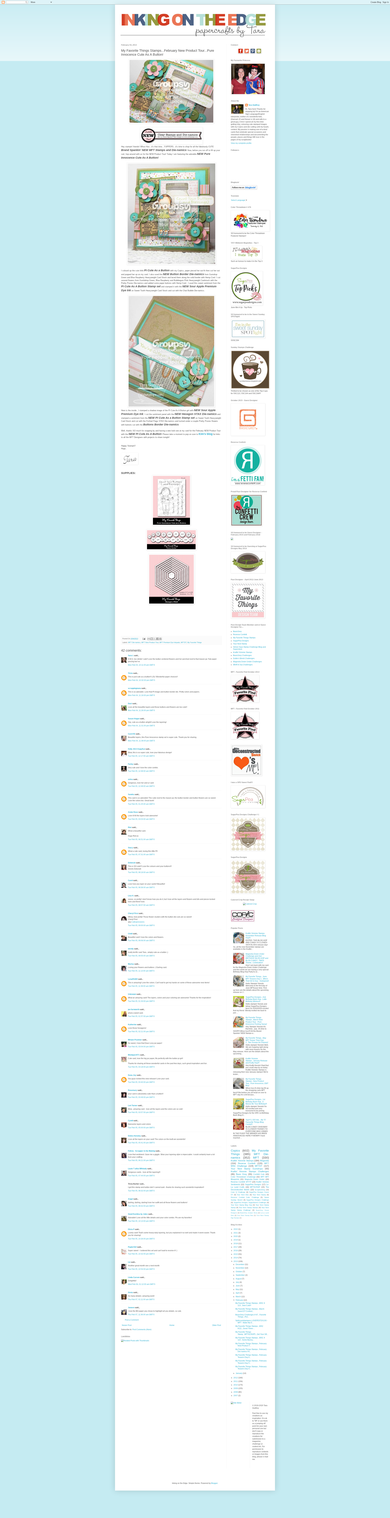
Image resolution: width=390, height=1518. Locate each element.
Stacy (130, 848)
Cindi (130, 934)
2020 (236, 1236)
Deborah (131, 863)
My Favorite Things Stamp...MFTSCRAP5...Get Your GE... (251, 1333)
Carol (130, 880)
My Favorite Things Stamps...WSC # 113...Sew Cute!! (250, 1304)
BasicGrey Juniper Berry (248, 1213)
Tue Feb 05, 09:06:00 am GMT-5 (141, 940)
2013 (236, 1261)
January (239, 1373)
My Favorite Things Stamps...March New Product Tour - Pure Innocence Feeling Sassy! (256, 1020)
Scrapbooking (260, 1190)
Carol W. (131, 734)
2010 (236, 1385)
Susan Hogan (134, 719)
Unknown (132, 994)
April (238, 1293)
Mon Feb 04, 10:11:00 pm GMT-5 (141, 665)
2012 (236, 1378)
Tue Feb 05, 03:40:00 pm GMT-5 (141, 1082)
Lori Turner (132, 1105)
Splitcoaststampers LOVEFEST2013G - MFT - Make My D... (251, 1321)
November (240, 1268)
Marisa (131, 964)
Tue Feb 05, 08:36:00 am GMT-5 (141, 887)
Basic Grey (241, 1174)
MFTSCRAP (255, 1187)
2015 (236, 1254)
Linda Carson (134, 1277)
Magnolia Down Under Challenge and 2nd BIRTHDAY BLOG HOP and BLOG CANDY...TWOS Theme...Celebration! (257, 958)
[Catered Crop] (250, 904)
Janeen (131, 1308)
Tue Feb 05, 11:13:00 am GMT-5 (141, 971)
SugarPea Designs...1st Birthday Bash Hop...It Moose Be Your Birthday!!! (256, 1101)
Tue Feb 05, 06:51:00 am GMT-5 (141, 839)
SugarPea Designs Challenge (257, 1200)
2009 (236, 1388)
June (238, 1286)
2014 (236, 1258)
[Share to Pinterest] (160, 638)
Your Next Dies (243, 1195)
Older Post (216, 1325)
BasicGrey (237, 631)
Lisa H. (131, 896)
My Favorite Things (194, 642)
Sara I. (130, 655)
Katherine (132, 1024)
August (239, 1279)
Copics (235, 1150)
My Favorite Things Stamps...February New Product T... (251, 1344)
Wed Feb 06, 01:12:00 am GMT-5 (141, 1284)
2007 (236, 1395)
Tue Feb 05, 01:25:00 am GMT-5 (141, 804)
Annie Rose (133, 812)
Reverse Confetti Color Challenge (245, 1197)
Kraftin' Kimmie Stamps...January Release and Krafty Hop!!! (256, 1060)
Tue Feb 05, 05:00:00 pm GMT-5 (141, 1128)
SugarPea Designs (241, 641)
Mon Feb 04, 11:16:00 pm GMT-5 (141, 695)
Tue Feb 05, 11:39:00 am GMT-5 (141, 986)
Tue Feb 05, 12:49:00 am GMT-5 (141, 771)
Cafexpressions (137, 922)
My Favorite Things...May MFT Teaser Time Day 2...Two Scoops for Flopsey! (257, 1040)
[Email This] (148, 638)
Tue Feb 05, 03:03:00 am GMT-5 (141, 819)
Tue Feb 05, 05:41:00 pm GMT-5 (141, 1143)
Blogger (214, 1483)
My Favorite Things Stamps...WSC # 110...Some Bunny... (250, 1339)
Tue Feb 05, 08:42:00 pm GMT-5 (141, 1206)
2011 (236, 1381)
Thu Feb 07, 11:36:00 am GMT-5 (141, 1315)
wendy (131, 949)
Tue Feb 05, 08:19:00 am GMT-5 (141, 872)
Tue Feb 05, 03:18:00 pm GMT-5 (141, 1067)
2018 (236, 1243)
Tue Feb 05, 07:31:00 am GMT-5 (141, 854)
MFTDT (183, 642)
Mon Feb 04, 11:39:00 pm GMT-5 (141, 741)
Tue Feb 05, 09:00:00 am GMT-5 (141, 925)
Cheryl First (133, 913)
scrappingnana (134, 688)
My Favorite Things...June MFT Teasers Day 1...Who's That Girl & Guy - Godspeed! (257, 978)
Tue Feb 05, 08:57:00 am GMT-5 (141, 905)
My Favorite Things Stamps (244, 638)
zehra (130, 779)
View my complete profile (241, 143)
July (237, 1282)
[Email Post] (144, 639)
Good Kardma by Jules (138, 1214)
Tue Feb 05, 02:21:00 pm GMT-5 (141, 1032)
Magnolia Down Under (255, 1179)
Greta (130, 1292)
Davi (130, 704)
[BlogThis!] (151, 638)
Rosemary (132, 1090)
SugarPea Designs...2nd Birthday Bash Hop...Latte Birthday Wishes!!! (256, 999)
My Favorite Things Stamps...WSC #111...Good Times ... (249, 1327)
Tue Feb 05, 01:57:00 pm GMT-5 (141, 1016)
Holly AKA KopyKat (136, 749)
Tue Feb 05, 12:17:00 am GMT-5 (141, 756)
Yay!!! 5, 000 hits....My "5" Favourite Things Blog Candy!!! (256, 1122)
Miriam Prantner (135, 1040)
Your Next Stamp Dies (245, 1215)
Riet (129, 827)
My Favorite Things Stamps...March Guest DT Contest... (249, 1310)
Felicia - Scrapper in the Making (141, 1151)
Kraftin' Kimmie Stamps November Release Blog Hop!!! (256, 935)
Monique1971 (134, 1055)
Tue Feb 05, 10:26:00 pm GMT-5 (141, 1239)
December (240, 1264)
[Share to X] (154, 638)
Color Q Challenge (238, 1192)
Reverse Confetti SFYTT (241, 1182)
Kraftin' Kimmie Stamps (242, 652)
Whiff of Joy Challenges (243, 665)
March (238, 1297)
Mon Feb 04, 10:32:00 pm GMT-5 (141, 680)
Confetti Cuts (259, 1174)
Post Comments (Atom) (141, 1329)
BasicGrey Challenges (242, 655)
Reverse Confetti (240, 634)
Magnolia (264, 1160)
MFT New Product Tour (150, 642)
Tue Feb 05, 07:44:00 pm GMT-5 (141, 1176)
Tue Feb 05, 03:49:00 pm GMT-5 (141, 1097)
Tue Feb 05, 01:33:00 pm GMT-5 (141, 1001)
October (239, 1272)
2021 (236, 1233)
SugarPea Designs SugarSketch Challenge (250, 1202)
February (240, 1300)
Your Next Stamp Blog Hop (241, 1205)
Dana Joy (132, 1075)
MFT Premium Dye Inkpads (170, 642)
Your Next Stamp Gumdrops (247, 1168)
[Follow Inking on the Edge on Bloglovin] (244, 189)
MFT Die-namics (134, 642)
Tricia (130, 673)
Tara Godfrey (254, 105)
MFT (256, 1157)
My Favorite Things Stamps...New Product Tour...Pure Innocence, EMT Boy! (257, 1082)
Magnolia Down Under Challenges (247, 662)
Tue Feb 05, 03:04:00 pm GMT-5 (141, 1047)
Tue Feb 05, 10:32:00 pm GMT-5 (141, 1254)
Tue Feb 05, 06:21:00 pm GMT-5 (141, 1160)
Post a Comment (132, 1320)
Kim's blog (206, 434)
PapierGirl (132, 1247)
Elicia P (131, 1229)
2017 (236, 1247)
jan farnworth (133, 1009)
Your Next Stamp (240, 644)
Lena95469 (133, 979)
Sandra (131, 794)
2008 (236, 1392)
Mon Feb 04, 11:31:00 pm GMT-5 (141, 726)
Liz (129, 1262)
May (238, 1289)
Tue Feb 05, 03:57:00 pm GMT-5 (141, 1112)
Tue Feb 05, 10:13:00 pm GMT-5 (141, 1221)
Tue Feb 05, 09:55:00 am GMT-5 (141, 956)
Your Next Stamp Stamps (248, 1207)
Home (171, 1325)
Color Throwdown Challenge (243, 1177)
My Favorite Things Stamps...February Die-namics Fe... (251, 1350)
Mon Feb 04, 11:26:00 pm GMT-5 (141, 710)
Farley (130, 764)
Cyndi (130, 1121)
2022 (236, 1229)
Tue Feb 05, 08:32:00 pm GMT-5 (141, 1191)
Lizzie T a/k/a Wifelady (137, 1169)
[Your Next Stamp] (232, 539)
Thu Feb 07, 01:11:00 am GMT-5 (141, 1299)
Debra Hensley (134, 1136)
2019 (236, 1240)
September (240, 1275)
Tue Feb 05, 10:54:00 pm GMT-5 (141, 1269)
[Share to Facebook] (157, 638)
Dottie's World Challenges (244, 658)
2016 (236, 1250)
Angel (130, 1199)
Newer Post (126, 1325)
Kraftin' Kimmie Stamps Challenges (250, 1171)
